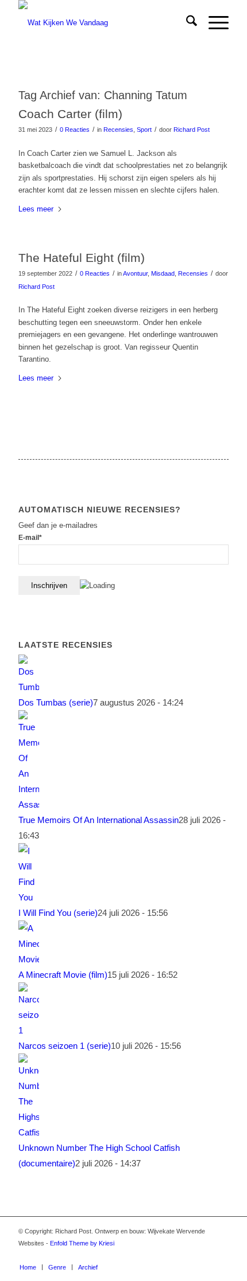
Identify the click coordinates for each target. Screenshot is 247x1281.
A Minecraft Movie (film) (62, 975)
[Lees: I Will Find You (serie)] (28, 897)
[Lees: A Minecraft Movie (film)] (28, 959)
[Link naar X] (220, 1255)
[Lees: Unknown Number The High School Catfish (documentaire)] (28, 1132)
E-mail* (30, 538)
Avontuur (135, 273)
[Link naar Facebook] (202, 1255)
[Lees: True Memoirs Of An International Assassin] (28, 804)
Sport (144, 129)
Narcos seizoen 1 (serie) (64, 1046)
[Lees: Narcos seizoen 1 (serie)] (28, 1030)
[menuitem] (186, 23)
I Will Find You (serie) (58, 913)
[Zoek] (186, 23)
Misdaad (163, 273)
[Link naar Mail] (185, 1255)
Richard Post (191, 129)
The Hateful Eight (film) (81, 257)
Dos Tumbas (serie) (55, 702)
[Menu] (213, 23)
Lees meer (35, 209)
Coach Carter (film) (70, 113)
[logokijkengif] (102, 23)
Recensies (118, 129)
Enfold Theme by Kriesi (82, 1243)
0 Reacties (75, 129)
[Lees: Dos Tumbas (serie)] (28, 687)
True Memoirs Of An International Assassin (98, 820)
